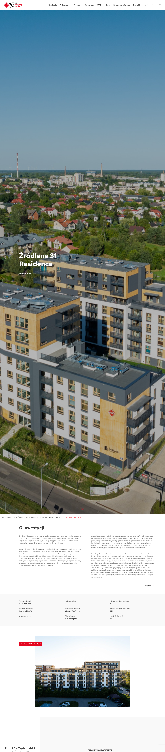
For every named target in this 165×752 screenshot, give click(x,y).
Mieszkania (6, 517)
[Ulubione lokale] (146, 5)
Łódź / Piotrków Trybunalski (27, 517)
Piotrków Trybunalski (51, 517)
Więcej (148, 586)
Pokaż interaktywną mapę (100, 750)
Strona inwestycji (27, 273)
